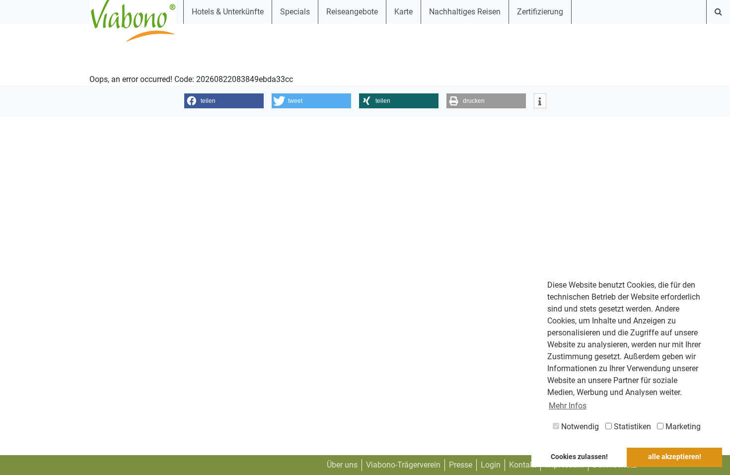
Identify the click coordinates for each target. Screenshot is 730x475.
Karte (403, 11)
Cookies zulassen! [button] (579, 457)
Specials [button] (295, 11)
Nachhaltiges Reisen (465, 11)
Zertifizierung (540, 11)
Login (491, 465)
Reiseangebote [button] (352, 11)
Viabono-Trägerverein (403, 465)
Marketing (682, 426)
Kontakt (522, 465)
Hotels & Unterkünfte (228, 11)
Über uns (342, 465)
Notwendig (579, 426)
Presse (460, 465)
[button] (224, 100)
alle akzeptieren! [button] (674, 457)
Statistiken (631, 426)
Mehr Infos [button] (567, 405)
